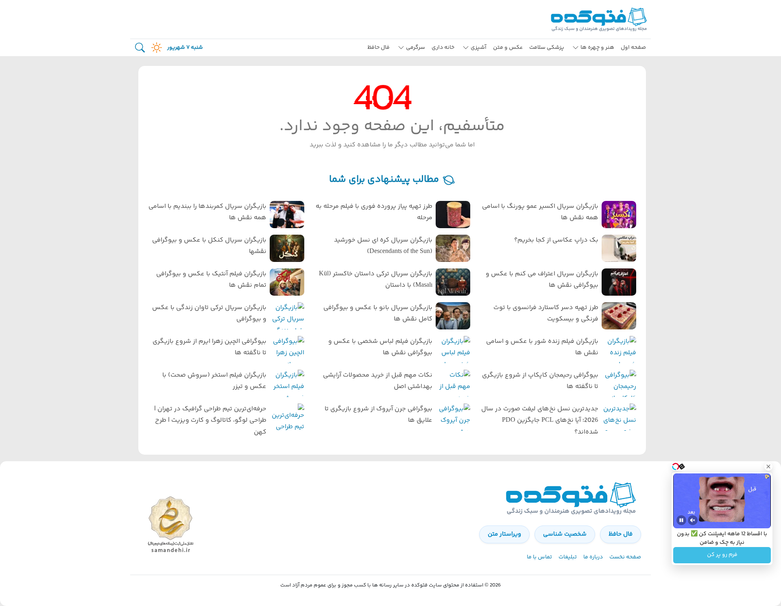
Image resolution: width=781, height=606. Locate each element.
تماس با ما (539, 557)
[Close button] (768, 466)
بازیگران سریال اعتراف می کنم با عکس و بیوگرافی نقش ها (542, 280)
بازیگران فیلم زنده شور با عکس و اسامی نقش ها (542, 347)
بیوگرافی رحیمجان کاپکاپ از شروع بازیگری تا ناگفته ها (540, 381)
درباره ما (593, 557)
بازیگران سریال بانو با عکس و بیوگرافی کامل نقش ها (377, 314)
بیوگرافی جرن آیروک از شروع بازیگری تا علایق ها (378, 415)
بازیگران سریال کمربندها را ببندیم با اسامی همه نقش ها (207, 212)
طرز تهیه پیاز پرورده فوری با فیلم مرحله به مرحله (374, 212)
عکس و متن (508, 47)
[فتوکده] (600, 19)
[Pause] (681, 520)
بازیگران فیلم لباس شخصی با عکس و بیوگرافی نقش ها (380, 347)
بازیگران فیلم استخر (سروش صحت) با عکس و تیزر (214, 381)
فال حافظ (378, 47)
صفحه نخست (625, 557)
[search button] (140, 48)
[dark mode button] (155, 47)
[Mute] (693, 520)
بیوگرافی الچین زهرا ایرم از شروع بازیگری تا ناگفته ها (209, 347)
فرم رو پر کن (722, 555)
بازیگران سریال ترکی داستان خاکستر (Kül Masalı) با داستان (375, 280)
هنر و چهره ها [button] (597, 47)
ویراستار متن (504, 534)
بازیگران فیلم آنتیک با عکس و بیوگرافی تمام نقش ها (211, 280)
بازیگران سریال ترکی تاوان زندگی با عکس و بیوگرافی (209, 314)
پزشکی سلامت (546, 47)
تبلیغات (567, 557)
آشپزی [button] (478, 47)
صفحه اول (633, 47)
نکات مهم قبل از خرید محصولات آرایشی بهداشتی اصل (377, 381)
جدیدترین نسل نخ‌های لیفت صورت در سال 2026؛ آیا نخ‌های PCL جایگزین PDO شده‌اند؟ (539, 421)
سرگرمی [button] (415, 47)
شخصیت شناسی (565, 534)
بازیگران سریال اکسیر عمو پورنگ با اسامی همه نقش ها (540, 212)
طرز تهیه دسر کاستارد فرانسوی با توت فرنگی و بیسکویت (545, 314)
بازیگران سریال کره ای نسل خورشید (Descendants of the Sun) (383, 246)
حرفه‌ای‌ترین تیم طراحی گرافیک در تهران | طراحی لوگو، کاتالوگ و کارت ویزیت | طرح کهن (210, 421)
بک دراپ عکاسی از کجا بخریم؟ (556, 240)
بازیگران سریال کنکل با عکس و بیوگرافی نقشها (209, 246)
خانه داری (443, 47)
